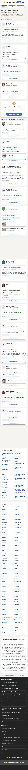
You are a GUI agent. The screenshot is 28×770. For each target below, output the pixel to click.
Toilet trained (5, 482)
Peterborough (17, 542)
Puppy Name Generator (7, 743)
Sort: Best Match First (7, 19)
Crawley (3, 571)
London (16, 509)
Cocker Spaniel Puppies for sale (7, 454)
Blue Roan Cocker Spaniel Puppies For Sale (12, 701)
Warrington (17, 612)
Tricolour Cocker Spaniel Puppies (19, 497)
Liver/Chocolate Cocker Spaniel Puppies (19, 475)
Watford (16, 614)
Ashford (3, 506)
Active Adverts (20, 6)
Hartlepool (4, 612)
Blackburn (4, 527)
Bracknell (4, 537)
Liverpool (16, 506)
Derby (3, 576)
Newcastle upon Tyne (19, 524)
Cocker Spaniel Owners (10, 2)
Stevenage (16, 589)
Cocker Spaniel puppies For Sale (9, 682)
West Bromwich (17, 617)
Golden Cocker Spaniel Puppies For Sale (11, 694)
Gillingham (4, 594)
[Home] (1, 675)
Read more (24, 16)
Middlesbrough (17, 519)
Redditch (16, 558)
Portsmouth (17, 550)
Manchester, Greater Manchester (10, 90)
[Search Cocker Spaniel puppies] (23, 2)
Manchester (17, 517)
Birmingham (4, 524)
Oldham (16, 537)
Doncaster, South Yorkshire (9, 312)
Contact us (4, 734)
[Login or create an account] (26, 2)
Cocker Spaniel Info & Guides (8, 728)
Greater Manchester (7, 29)
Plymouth (16, 545)
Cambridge (4, 553)
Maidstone (16, 514)
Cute (3, 467)
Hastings (4, 614)
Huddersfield (4, 622)
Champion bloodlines (6, 490)
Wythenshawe (17, 630)
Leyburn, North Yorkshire (8, 172)
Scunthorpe (17, 571)
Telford (16, 601)
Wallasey (16, 609)
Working (16, 458)
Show (3, 472)
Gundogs (16, 461)
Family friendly (5, 469)
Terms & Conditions (6, 749)
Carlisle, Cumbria (6, 349)
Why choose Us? (5, 721)
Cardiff (3, 555)
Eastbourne (4, 583)
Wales (15, 607)
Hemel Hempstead (6, 617)
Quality (3, 497)
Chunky (3, 477)
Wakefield (16, 604)
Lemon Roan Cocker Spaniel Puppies (18, 486)
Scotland (16, 568)
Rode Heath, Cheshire (8, 52)
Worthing (16, 627)
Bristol (3, 545)
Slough (16, 576)
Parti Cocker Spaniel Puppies (18, 493)
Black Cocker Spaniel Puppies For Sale (10, 688)
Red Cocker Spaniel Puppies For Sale (10, 691)
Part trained (17, 453)
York (15, 632)
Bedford (3, 519)
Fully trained (17, 456)
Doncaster (4, 578)
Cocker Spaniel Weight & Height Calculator (12, 737)
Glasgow (3, 596)
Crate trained (5, 479)
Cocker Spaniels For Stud (7, 705)
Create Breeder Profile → (14, 114)
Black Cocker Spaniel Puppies (19, 464)
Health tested (5, 464)
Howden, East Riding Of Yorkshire (10, 397)
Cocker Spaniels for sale (7, 679)
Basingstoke (4, 514)
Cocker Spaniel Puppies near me (7, 457)
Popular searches (6, 715)
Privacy (3, 746)
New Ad (19, 2)
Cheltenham (4, 560)
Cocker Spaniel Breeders (9, 675)
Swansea (16, 596)
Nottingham (17, 532)
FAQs (3, 753)
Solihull (16, 578)
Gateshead (4, 591)
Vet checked (4, 495)
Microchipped (5, 487)
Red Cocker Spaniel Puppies (18, 468)
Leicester (4, 630)
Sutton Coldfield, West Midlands (10, 372)
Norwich (16, 529)
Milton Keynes (17, 522)
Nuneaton (16, 535)
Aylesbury (4, 509)
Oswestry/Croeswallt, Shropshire (10, 129)
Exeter (3, 589)
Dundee (3, 581)
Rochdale (16, 560)
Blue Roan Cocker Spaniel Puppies (20, 479)
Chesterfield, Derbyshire (8, 214)
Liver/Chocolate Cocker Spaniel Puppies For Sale (13, 698)
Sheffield (16, 573)
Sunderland (17, 594)
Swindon (16, 599)
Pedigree (4, 492)
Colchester (4, 565)
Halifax (3, 607)
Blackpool (4, 529)
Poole (15, 547)
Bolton (3, 532)
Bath (3, 517)
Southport (16, 583)
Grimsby (3, 601)
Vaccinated (4, 484)
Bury (3, 550)
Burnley (3, 547)
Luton (15, 512)
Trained (3, 474)
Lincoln (3, 632)
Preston (16, 553)
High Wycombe (5, 619)
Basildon (4, 512)
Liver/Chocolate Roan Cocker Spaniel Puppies (19, 490)
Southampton (17, 581)
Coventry (4, 568)
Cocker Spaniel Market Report (9, 740)
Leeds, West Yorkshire (8, 147)
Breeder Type (11, 6)
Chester (3, 563)
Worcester (16, 624)
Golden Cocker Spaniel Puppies (19, 471)
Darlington (4, 573)
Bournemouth (5, 535)
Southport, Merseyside (19, 675)
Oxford (16, 540)
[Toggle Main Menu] (2, 2)
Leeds (3, 627)
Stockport (16, 591)
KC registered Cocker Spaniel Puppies (6, 461)
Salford (16, 565)
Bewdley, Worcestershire (8, 416)
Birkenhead (4, 522)
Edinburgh (4, 586)
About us (4, 731)
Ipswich (3, 624)
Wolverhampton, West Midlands (10, 331)
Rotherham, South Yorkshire (9, 195)
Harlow (3, 609)
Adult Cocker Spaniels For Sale (9, 685)
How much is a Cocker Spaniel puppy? (10, 718)
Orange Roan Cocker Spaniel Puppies (19, 482)
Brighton (4, 542)
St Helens (16, 586)
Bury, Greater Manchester (8, 71)
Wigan (15, 619)
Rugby (15, 563)
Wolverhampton (18, 622)
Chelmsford (4, 558)
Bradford (4, 540)
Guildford (4, 604)
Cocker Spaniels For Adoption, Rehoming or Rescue (12, 709)
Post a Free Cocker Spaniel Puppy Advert (11, 712)
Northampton (17, 527)
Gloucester (4, 599)
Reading (16, 555)
